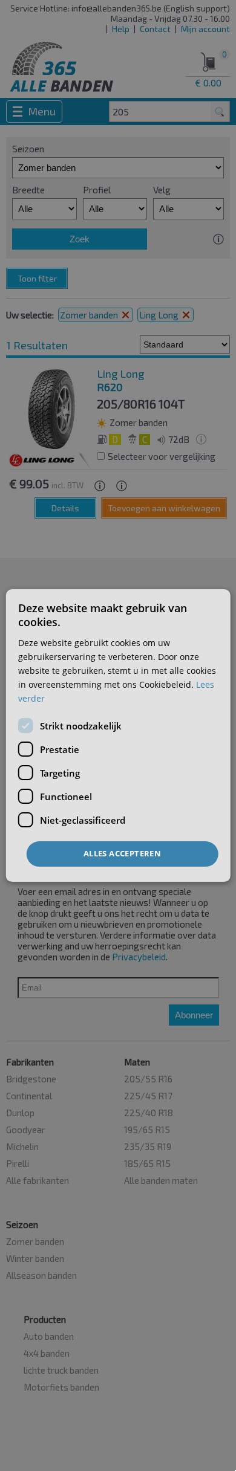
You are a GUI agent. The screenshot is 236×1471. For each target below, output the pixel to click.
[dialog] (118, 735)
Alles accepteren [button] (122, 853)
